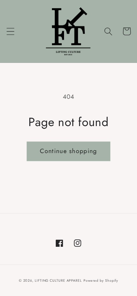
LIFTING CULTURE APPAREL (58, 280)
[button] (10, 31)
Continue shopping (68, 150)
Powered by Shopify (100, 280)
